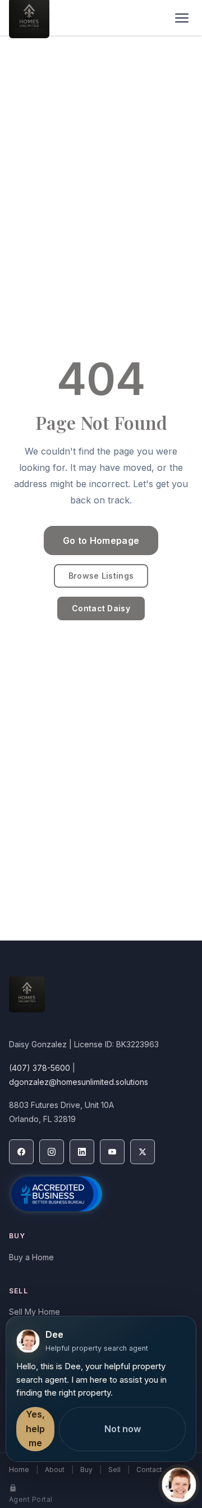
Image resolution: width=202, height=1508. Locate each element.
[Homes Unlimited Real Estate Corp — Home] (101, 1000)
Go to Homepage (101, 540)
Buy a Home (31, 1257)
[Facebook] (21, 1151)
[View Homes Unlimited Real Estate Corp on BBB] (56, 1194)
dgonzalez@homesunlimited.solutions (78, 1082)
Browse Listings (101, 575)
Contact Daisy (101, 608)
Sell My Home (34, 1311)
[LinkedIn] (82, 1151)
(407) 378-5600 (39, 1068)
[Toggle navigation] (182, 18)
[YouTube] (112, 1151)
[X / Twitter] (142, 1151)
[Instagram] (51, 1151)
